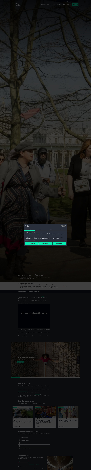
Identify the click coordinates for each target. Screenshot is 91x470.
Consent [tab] (29, 229)
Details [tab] (40, 229)
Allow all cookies (59, 243)
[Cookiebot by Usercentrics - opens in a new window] (61, 226)
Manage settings (45, 243)
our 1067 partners (31, 233)
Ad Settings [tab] (51, 229)
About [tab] (61, 229)
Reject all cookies (32, 243)
